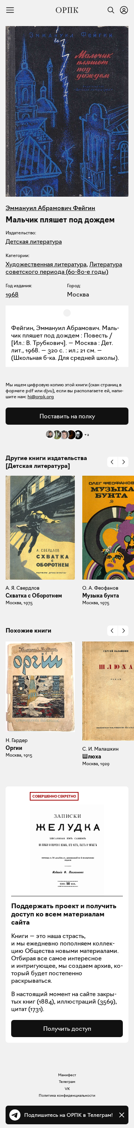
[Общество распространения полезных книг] (67, 10)
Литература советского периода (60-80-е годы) (64, 267)
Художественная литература (46, 264)
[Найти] (109, 10)
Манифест (67, 1074)
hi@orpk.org (41, 396)
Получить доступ (67, 1028)
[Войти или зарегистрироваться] (123, 10)
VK (67, 1088)
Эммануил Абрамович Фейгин (50, 208)
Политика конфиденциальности (67, 1095)
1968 (12, 294)
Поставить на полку (67, 416)
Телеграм (67, 1081)
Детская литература (34, 241)
